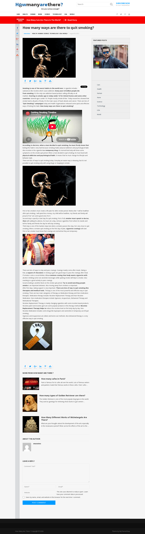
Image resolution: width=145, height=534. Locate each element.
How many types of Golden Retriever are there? (62, 395)
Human (32, 14)
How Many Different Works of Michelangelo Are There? (64, 418)
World (72, 14)
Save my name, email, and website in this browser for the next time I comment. (53, 497)
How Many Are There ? (23, 531)
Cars (18, 14)
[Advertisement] (33, 359)
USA (65, 14)
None (40, 14)
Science (47, 14)
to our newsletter (123, 4)
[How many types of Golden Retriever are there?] (30, 403)
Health (25, 14)
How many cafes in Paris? (53, 378)
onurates (27, 33)
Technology (57, 14)
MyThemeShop (124, 531)
